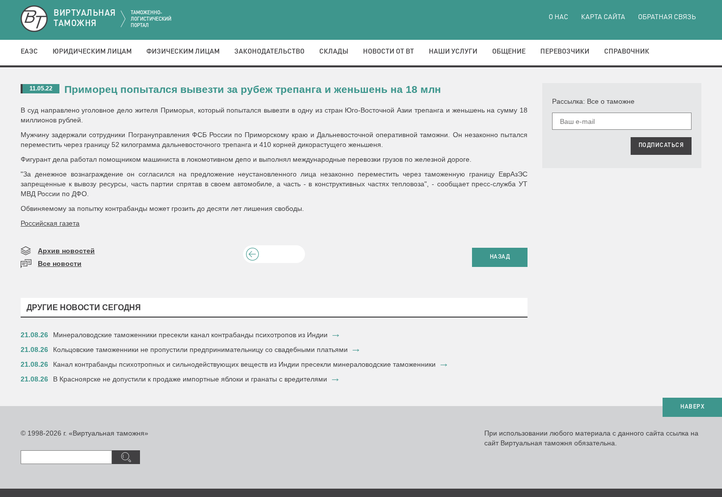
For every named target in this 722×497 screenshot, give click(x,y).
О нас (558, 17)
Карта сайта (603, 17)
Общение (509, 51)
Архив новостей (66, 251)
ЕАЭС (29, 51)
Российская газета (50, 223)
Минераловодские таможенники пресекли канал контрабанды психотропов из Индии (190, 335)
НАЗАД (500, 257)
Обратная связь (667, 17)
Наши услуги (453, 51)
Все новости (60, 263)
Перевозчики (564, 51)
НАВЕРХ (692, 407)
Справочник (626, 51)
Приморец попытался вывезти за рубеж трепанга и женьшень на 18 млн (252, 89)
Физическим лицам (183, 51)
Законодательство (269, 51)
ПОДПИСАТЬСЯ (661, 145)
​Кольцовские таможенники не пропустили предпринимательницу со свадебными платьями (200, 349)
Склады (333, 51)
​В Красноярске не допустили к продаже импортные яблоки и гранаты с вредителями (190, 379)
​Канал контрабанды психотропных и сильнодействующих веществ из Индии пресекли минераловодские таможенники (244, 364)
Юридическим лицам (92, 51)
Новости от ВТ (388, 51)
